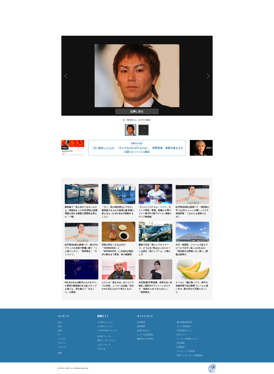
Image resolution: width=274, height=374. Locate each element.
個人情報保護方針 (185, 322)
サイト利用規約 (184, 326)
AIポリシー (182, 334)
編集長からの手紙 (145, 338)
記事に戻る (137, 111)
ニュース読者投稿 (145, 334)
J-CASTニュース (105, 322)
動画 (60, 353)
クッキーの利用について (188, 338)
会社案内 (141, 322)
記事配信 (181, 347)
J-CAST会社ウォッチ (107, 330)
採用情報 (141, 326)
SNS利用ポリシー (185, 330)
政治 (60, 326)
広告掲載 (181, 343)
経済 (60, 330)
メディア (62, 347)
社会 (60, 322)
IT (59, 334)
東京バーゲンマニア (106, 340)
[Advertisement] (137, 166)
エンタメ (62, 338)
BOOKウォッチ (104, 336)
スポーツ (62, 343)
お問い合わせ (143, 330)
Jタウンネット (104, 344)
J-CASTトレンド (105, 326)
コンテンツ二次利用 (186, 351)
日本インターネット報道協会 (190, 355)
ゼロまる (101, 348)
